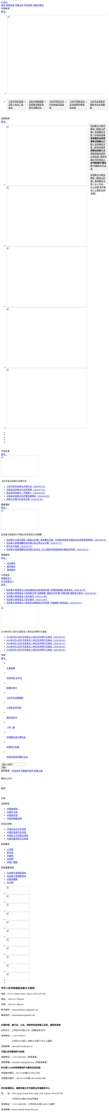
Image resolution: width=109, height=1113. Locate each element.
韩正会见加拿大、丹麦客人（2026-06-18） (26, 493)
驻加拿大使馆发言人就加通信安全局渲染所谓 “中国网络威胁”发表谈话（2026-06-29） (46, 590)
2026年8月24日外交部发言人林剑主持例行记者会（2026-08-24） (36, 640)
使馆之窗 (38, 771)
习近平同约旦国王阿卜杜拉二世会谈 (15, 104)
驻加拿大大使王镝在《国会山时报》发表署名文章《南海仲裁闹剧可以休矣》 (97, 144)
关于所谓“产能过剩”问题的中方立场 (98, 166)
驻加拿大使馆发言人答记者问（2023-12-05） (27, 599)
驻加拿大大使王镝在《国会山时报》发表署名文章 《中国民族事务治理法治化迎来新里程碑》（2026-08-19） (56, 540)
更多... (4, 12)
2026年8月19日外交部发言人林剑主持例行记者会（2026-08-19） (36, 650)
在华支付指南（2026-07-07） (19, 546)
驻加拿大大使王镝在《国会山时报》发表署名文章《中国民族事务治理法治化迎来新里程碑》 (97, 133)
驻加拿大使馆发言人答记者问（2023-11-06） (27, 596)
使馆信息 (10, 5)
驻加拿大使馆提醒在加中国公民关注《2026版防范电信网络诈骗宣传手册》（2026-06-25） (48, 549)
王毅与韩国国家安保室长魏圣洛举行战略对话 (36, 104)
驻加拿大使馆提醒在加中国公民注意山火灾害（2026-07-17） (34, 543)
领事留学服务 (27, 771)
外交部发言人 (7, 581)
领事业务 (19, 5)
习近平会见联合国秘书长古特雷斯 (97, 104)
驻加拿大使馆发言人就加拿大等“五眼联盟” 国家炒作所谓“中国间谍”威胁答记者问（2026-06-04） (51, 593)
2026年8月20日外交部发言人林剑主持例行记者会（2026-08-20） (36, 647)
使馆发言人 (6, 578)
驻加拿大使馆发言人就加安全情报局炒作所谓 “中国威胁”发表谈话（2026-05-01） (44, 603)
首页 (3, 5)
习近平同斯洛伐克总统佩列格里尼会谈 (77, 104)
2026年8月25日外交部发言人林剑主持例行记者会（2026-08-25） (36, 637)
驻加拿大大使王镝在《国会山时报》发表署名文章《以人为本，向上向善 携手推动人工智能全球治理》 (98, 184)
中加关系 (28, 5)
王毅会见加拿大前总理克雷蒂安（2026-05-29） (28, 496)
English (4, 2)
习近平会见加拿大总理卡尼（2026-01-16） (26, 486)
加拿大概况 (38, 5)
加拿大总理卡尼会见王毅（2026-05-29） (25, 499)
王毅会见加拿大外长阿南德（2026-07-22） (26, 490)
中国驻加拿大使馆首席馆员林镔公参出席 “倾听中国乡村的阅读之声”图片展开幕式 (98, 156)
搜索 (4, 768)
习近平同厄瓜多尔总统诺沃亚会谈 (56, 104)
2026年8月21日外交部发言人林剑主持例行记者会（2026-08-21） (36, 643)
